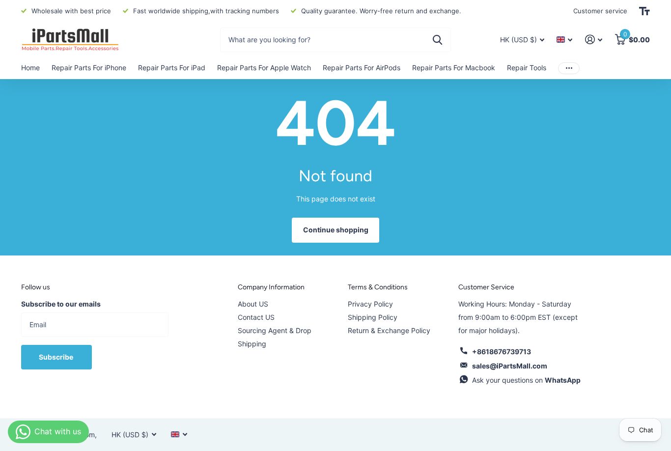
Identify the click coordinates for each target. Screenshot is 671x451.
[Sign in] (594, 39)
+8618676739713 (501, 351)
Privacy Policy (370, 304)
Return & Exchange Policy (389, 330)
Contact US (256, 317)
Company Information (271, 287)
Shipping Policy (372, 317)
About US (253, 304)
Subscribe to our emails (61, 304)
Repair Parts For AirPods (361, 67)
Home (30, 67)
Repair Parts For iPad (171, 67)
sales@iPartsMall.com (509, 366)
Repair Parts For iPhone (89, 67)
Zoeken (437, 40)
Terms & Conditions (378, 287)
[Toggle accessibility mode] (644, 11)
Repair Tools (526, 67)
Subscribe (57, 357)
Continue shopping (335, 230)
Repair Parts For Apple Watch (264, 67)
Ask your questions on (526, 380)
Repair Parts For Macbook (453, 67)
